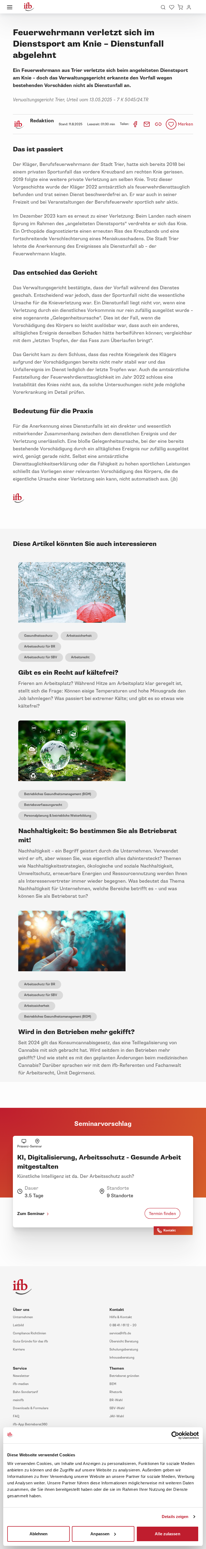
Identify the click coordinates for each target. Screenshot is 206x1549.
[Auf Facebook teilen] (135, 124)
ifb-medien (21, 1384)
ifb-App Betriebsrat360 (30, 1424)
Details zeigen (175, 1516)
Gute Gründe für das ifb (30, 1341)
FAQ (16, 1416)
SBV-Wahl (116, 1408)
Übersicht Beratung (123, 1341)
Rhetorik (115, 1392)
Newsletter (21, 1376)
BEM (112, 1384)
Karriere (19, 1350)
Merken (185, 124)
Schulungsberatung (123, 1350)
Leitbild (18, 1325)
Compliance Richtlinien (29, 1333)
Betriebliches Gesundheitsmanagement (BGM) (57, 794)
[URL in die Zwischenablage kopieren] (158, 124)
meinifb (18, 1400)
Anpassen (99, 1533)
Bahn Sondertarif (25, 1392)
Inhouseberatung (121, 1358)
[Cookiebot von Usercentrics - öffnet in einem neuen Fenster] (175, 1435)
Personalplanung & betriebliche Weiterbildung (57, 816)
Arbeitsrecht (80, 657)
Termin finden (162, 1213)
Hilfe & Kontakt (120, 1317)
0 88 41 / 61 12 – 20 (123, 1325)
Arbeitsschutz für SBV (40, 657)
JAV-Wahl (116, 1416)
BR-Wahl (116, 1400)
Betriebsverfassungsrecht (43, 805)
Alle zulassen (167, 1533)
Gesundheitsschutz (38, 636)
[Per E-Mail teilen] (147, 124)
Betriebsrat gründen (124, 1376)
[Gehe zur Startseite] (29, 6)
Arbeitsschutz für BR (39, 647)
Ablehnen (39, 1533)
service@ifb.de (120, 1333)
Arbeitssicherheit (79, 636)
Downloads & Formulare (30, 1408)
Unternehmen (23, 1317)
